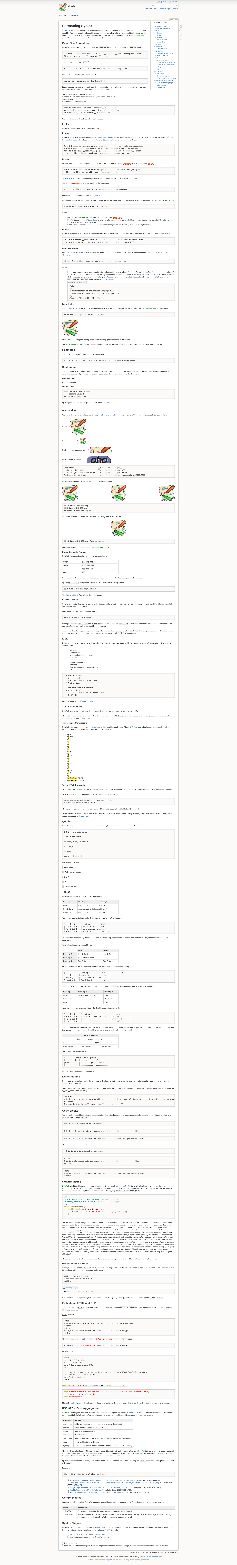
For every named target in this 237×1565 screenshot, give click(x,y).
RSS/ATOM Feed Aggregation (165, 83)
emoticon (95, 727)
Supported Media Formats (165, 53)
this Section (169, 200)
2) (88, 449)
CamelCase (92, 220)
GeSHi (127, 1186)
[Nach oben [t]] (181, 40)
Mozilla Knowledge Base (148, 275)
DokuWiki (68, 31)
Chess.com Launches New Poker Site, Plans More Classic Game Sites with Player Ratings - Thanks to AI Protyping (114, 1483)
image (73, 344)
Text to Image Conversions (166, 62)
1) (80, 353)
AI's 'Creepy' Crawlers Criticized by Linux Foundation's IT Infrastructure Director (101, 1480)
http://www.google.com (108, 137)
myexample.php (71, 1288)
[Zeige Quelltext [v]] (181, 26)
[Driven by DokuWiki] (144, 1560)
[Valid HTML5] (124, 1560)
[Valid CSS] (134, 1560)
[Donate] (103, 1560)
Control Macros (160, 85)
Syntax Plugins (160, 87)
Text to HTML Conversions (166, 65)
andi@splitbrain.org (112, 140)
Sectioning (159, 46)
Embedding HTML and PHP (164, 80)
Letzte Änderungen (151, 9)
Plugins (98, 1527)
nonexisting (117, 217)
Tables (157, 69)
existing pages (79, 217)
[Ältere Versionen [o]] (181, 31)
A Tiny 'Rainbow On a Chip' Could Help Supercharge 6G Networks (95, 1492)
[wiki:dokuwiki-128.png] (78, 427)
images (149, 308)
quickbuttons (108, 38)
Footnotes (158, 44)
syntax (75, 15)
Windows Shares (162, 40)
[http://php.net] (70, 328)
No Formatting (160, 71)
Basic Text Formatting (162, 28)
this (82, 252)
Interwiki (159, 37)
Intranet (67, 255)
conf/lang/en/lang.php (78, 282)
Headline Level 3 (162, 49)
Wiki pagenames (70, 178)
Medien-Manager (164, 9)
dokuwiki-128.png (71, 595)
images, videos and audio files (105, 415)
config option (85, 816)
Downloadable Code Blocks (166, 78)
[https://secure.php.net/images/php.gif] (99, 459)
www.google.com (133, 137)
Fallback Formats (162, 55)
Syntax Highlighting (163, 76)
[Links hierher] (181, 35)
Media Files (159, 51)
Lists (156, 58)
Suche (177, 5)
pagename (127, 163)
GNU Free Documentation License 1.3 (152, 1557)
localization (108, 279)
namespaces (77, 183)
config (163, 220)
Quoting (158, 67)
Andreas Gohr (99, 1535)
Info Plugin (74, 1535)
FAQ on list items (88, 701)
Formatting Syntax (160, 26)
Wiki (168, 234)
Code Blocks (159, 74)
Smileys (135, 727)
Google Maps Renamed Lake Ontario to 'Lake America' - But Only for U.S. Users (101, 1488)
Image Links (161, 42)
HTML (101, 1438)
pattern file (135, 809)
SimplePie (133, 1413)
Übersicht (175, 9)
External (159, 33)
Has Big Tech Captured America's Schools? (86, 1490)
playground (139, 35)
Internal (159, 35)
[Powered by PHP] (113, 1560)
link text (151, 163)
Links (157, 31)
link (81, 344)
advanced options (88, 1259)
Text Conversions (161, 60)
